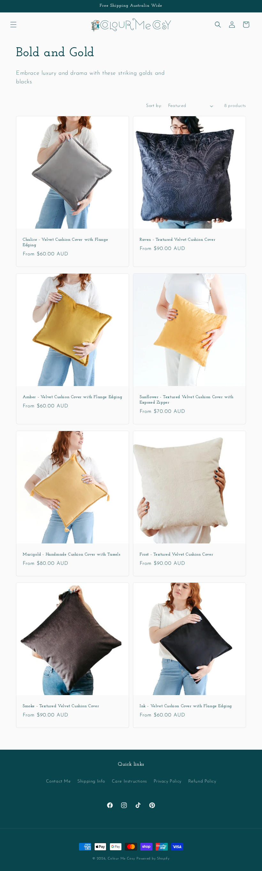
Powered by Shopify (153, 858)
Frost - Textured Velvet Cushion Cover (176, 554)
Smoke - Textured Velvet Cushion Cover (61, 706)
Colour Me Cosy (121, 858)
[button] (13, 25)
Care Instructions (129, 781)
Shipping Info (91, 781)
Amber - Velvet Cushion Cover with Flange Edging (72, 397)
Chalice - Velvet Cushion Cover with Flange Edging (65, 242)
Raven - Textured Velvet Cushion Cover (177, 240)
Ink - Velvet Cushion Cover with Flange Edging (186, 706)
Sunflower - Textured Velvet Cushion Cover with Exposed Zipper (187, 400)
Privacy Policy (167, 781)
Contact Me (58, 781)
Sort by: (153, 105)
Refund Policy (202, 781)
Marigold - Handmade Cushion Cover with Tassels (71, 554)
